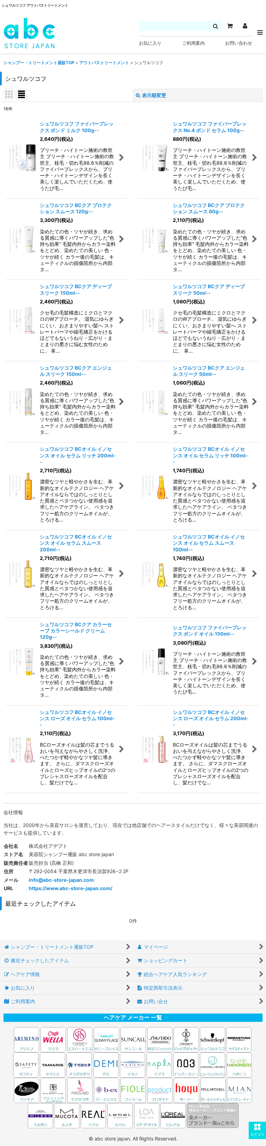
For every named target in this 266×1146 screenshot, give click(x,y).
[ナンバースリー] (185, 1064)
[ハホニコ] (239, 1064)
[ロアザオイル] (146, 1115)
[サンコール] (133, 1039)
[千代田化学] (79, 1064)
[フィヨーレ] (133, 1090)
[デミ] (105, 1064)
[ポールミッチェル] (214, 1090)
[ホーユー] (186, 1090)
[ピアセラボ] (79, 1090)
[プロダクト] (159, 1090)
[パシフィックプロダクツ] (53, 1090)
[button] (257, 1130)
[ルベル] (120, 1115)
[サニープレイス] (106, 1039)
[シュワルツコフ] (213, 1039)
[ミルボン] (41, 1115)
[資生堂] (159, 1039)
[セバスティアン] (173, 1039)
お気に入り (150, 43)
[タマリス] (52, 1064)
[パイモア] (26, 1090)
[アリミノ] (26, 1039)
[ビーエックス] (106, 1090)
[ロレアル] (173, 1115)
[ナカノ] (132, 1064)
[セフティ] (25, 1064)
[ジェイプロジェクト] (186, 1039)
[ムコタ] (66, 1115)
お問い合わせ (238, 43)
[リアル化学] (93, 1115)
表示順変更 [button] (154, 95)
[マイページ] (244, 26)
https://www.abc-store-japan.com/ (70, 888)
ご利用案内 (193, 43)
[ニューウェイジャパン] (212, 1064)
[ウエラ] (53, 1039)
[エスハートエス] (79, 1039)
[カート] (229, 26)
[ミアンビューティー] (239, 1090)
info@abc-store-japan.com (61, 880)
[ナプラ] (159, 1064)
